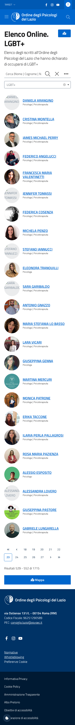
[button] (10, 4)
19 (33, 549)
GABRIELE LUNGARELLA (41, 528)
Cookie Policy (12, 686)
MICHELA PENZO (35, 231)
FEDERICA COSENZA (38, 212)
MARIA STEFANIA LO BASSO (44, 324)
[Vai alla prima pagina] (8, 549)
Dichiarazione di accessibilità (21, 718)
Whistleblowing (14, 657)
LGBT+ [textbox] (36, 84)
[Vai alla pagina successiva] (50, 557)
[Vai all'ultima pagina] (59, 557)
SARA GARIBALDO (36, 286)
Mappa (39, 580)
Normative (11, 652)
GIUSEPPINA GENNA (38, 361)
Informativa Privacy (15, 679)
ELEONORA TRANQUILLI (40, 268)
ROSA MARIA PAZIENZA (40, 454)
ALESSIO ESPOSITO (37, 473)
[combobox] (37, 84)
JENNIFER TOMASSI (37, 193)
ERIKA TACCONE (35, 417)
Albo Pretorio (12, 702)
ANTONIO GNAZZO (36, 305)
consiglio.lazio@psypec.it (26, 622)
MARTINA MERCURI (37, 380)
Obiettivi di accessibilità (18, 710)
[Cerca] (68, 17)
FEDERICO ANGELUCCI (39, 156)
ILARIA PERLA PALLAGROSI (43, 435)
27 (42, 557)
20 (41, 549)
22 (58, 549)
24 (16, 557)
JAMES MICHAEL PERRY (40, 138)
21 (50, 549)
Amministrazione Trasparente (22, 694)
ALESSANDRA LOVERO (40, 491)
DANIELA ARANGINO (38, 100)
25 (25, 557)
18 (25, 549)
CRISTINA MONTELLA (38, 119)
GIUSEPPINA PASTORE (40, 510)
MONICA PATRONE (36, 398)
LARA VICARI (32, 342)
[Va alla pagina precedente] (16, 549)
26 (33, 557)
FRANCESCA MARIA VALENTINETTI (37, 175)
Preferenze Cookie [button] (15, 661)
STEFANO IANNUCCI (37, 249)
